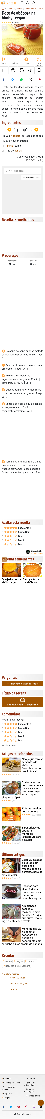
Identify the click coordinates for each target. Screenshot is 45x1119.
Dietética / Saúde (17, 978)
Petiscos (13, 989)
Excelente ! (24, 527)
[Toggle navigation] (40, 3)
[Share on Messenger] (12, 79)
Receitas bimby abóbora (17, 966)
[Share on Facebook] (3, 79)
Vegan (20, 961)
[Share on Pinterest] (39, 79)
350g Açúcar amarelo (16, 140)
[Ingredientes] (4, 559)
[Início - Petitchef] (3, 8)
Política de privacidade (29, 1084)
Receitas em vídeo (11, 1083)
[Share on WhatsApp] (21, 79)
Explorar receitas (11, 974)
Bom (20, 536)
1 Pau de (13, 150)
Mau (20, 544)
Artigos (6, 1098)
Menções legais (33, 1096)
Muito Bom (24, 532)
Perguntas (7, 1093)
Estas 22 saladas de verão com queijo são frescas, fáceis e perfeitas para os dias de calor (22, 867)
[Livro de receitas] (22, 3)
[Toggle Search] (33, 3)
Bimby (8, 961)
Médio (21, 540)
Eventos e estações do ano (21, 983)
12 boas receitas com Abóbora (32, 810)
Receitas (7, 1078)
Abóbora (15, 135)
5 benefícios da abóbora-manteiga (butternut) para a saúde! (31, 833)
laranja (9, 145)
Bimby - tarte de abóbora (31, 581)
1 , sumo (12, 145)
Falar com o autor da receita (24, 683)
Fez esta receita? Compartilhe (22, 704)
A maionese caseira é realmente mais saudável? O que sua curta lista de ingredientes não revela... (22, 913)
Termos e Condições (29, 1090)
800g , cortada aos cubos (23, 135)
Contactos (30, 1078)
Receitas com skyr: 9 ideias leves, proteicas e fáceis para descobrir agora (32, 892)
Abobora (32, 961)
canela (18, 150)
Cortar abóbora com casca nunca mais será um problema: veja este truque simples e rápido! (22, 790)
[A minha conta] (27, 3)
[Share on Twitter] (30, 79)
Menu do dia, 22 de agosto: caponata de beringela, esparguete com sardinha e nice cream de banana (22, 936)
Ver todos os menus (8, 1088)
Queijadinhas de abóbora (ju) (11, 581)
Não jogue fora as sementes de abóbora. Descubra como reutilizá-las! (32, 765)
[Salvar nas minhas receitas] (39, 70)
